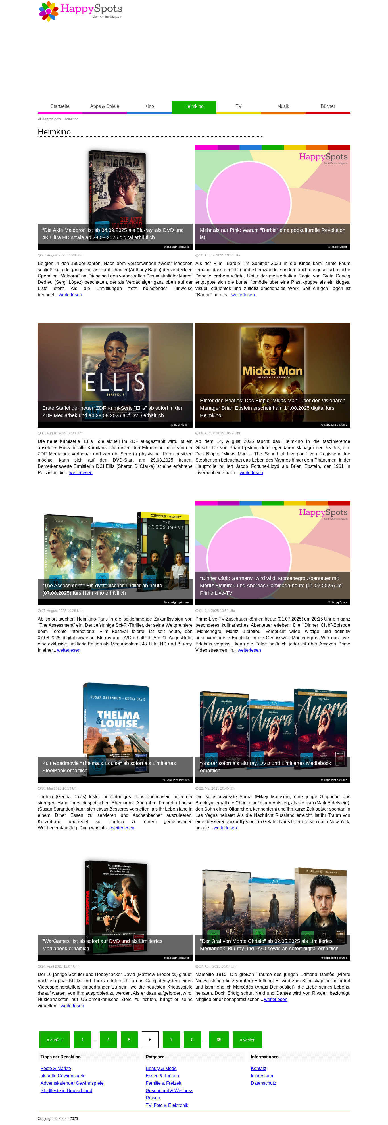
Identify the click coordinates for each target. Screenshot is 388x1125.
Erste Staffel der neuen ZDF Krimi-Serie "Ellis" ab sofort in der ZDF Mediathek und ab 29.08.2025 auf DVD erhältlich (112, 411)
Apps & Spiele (104, 106)
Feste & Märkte (56, 1068)
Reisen (153, 1097)
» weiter (247, 1039)
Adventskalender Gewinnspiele (72, 1083)
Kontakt (258, 1068)
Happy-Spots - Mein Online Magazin (80, 11)
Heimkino (194, 106)
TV (239, 106)
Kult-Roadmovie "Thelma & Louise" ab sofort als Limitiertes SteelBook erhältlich (109, 766)
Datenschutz (263, 1083)
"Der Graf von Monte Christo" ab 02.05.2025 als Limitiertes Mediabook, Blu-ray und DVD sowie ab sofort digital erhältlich (269, 944)
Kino (149, 106)
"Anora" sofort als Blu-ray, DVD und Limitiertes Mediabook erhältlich (265, 766)
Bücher (328, 106)
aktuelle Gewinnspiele (63, 1075)
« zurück (55, 1039)
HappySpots (51, 119)
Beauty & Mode (161, 1068)
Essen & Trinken (162, 1075)
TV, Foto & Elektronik (167, 1105)
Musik (283, 106)
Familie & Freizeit (163, 1083)
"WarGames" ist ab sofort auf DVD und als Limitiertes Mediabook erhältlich (102, 944)
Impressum (262, 1075)
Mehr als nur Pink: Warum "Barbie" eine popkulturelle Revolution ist (272, 233)
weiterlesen (70, 294)
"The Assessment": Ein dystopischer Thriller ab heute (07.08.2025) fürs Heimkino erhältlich (102, 589)
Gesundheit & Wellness (169, 1090)
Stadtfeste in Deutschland (66, 1090)
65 (219, 1039)
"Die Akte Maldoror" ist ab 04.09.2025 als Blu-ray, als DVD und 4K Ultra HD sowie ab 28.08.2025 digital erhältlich (113, 233)
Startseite (60, 106)
